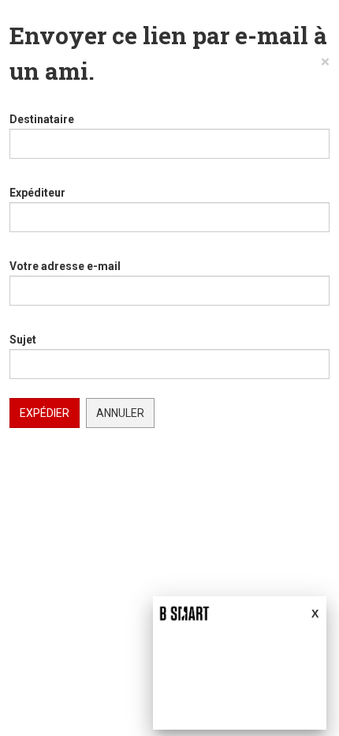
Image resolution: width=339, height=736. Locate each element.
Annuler (120, 413)
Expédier (44, 413)
